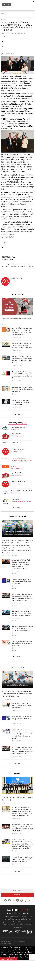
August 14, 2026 (7, 555)
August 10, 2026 (17, 633)
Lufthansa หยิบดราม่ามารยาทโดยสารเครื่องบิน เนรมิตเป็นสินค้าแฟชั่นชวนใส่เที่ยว (21, 402)
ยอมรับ (3, 959)
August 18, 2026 (17, 586)
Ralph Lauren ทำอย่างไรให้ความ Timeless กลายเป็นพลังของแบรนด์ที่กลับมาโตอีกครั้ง (22, 705)
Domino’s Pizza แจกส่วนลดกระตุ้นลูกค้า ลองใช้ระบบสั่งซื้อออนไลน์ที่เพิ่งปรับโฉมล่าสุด (22, 389)
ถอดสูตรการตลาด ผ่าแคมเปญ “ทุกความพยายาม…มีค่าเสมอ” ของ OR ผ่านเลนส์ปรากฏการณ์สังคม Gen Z (22, 613)
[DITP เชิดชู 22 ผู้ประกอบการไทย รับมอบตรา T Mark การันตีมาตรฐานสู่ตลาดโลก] (17, 785)
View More (16, 508)
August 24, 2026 (7, 324)
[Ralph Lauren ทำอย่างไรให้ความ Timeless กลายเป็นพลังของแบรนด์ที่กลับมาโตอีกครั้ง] (6, 704)
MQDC (8, 264)
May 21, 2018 (5, 33)
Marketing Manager (17, 499)
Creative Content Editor (18, 449)
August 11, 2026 (17, 648)
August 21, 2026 (17, 710)
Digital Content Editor (17, 473)
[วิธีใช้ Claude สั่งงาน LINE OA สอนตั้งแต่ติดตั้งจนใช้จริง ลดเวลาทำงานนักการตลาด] (6, 642)
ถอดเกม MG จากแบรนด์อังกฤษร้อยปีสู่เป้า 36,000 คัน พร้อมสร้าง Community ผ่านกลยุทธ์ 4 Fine (22, 628)
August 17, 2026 (17, 740)
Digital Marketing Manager (19, 427)
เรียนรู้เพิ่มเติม (11, 959)
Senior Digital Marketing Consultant (21, 490)
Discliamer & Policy (6, 943)
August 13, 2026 (17, 603)
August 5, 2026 (16, 618)
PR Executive (14, 466)
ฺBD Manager (14, 442)
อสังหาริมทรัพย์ (5, 266)
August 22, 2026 (17, 365)
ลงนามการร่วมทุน (25, 264)
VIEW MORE (16, 414)
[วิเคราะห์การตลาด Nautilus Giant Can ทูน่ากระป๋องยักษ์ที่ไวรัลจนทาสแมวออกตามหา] (6, 580)
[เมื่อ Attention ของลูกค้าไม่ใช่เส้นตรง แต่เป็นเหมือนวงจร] (17, 306)
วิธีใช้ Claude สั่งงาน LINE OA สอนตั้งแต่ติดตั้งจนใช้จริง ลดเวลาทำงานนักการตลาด (22, 643)
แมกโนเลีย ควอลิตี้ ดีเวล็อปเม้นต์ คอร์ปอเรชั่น (22, 266)
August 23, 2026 (17, 350)
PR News (3, 19)
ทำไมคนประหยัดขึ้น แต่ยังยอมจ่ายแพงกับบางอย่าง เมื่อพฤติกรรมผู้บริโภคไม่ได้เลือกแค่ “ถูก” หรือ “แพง (22, 345)
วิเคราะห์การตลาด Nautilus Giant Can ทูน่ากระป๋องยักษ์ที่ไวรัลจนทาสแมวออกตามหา (22, 581)
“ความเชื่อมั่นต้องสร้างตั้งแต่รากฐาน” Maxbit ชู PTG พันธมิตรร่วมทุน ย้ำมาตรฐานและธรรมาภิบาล (22, 859)
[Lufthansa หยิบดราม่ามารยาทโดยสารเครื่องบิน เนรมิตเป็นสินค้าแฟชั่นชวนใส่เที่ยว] (6, 401)
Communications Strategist (19, 458)
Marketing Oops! (15, 33)
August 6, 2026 (16, 571)
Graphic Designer (16, 434)
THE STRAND (15, 264)
